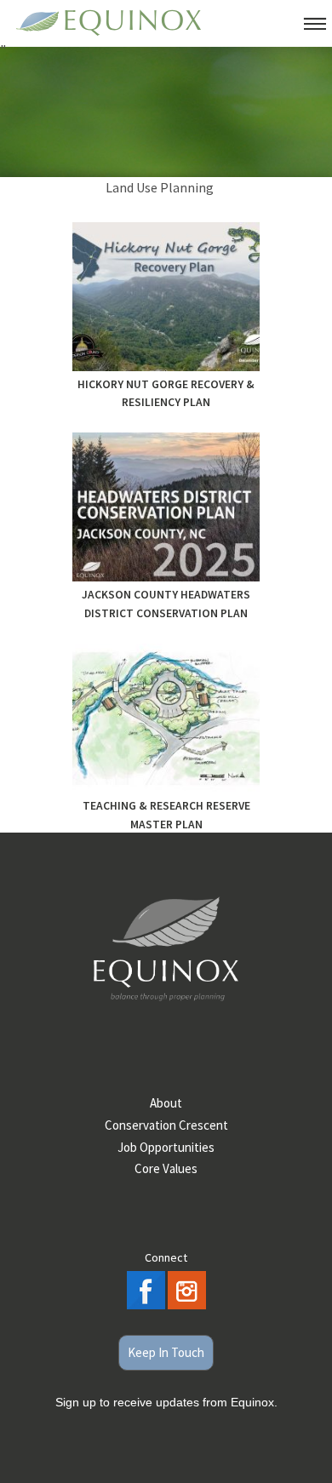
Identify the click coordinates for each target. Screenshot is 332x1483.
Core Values (166, 1168)
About (166, 1103)
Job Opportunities (166, 1147)
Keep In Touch (166, 1352)
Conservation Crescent (166, 1125)
